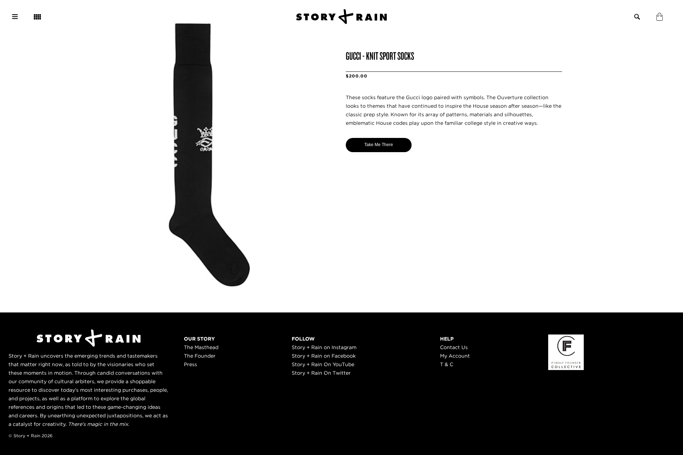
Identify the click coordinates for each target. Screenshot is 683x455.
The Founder (200, 356)
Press (190, 364)
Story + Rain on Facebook (324, 356)
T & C (446, 364)
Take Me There (378, 144)
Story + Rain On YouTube (323, 364)
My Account (455, 356)
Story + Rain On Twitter (321, 373)
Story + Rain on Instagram (324, 347)
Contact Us (454, 347)
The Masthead (201, 347)
